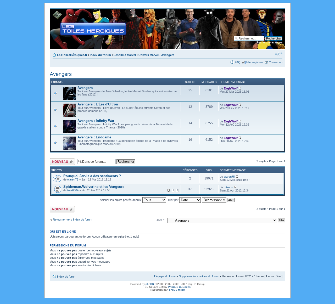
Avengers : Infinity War (95, 121)
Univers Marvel (148, 55)
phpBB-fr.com (177, 289)
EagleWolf (231, 88)
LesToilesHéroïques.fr (72, 55)
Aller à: (161, 220)
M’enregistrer (254, 62)
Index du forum (100, 55)
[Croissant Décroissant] (218, 199)
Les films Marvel (125, 55)
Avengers (167, 55)
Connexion (275, 62)
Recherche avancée (269, 42)
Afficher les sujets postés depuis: (121, 199)
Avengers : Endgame (94, 137)
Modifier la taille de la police (278, 54)
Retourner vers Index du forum (72, 219)
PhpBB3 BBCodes (179, 286)
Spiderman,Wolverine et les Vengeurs (93, 187)
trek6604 (73, 190)
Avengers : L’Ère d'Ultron (97, 104)
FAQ (238, 62)
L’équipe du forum (165, 276)
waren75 (72, 179)
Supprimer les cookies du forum (199, 276)
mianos (228, 187)
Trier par (173, 199)
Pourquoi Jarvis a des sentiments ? (92, 176)
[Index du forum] (54, 11)
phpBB (150, 284)
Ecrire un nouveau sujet (61, 161)
